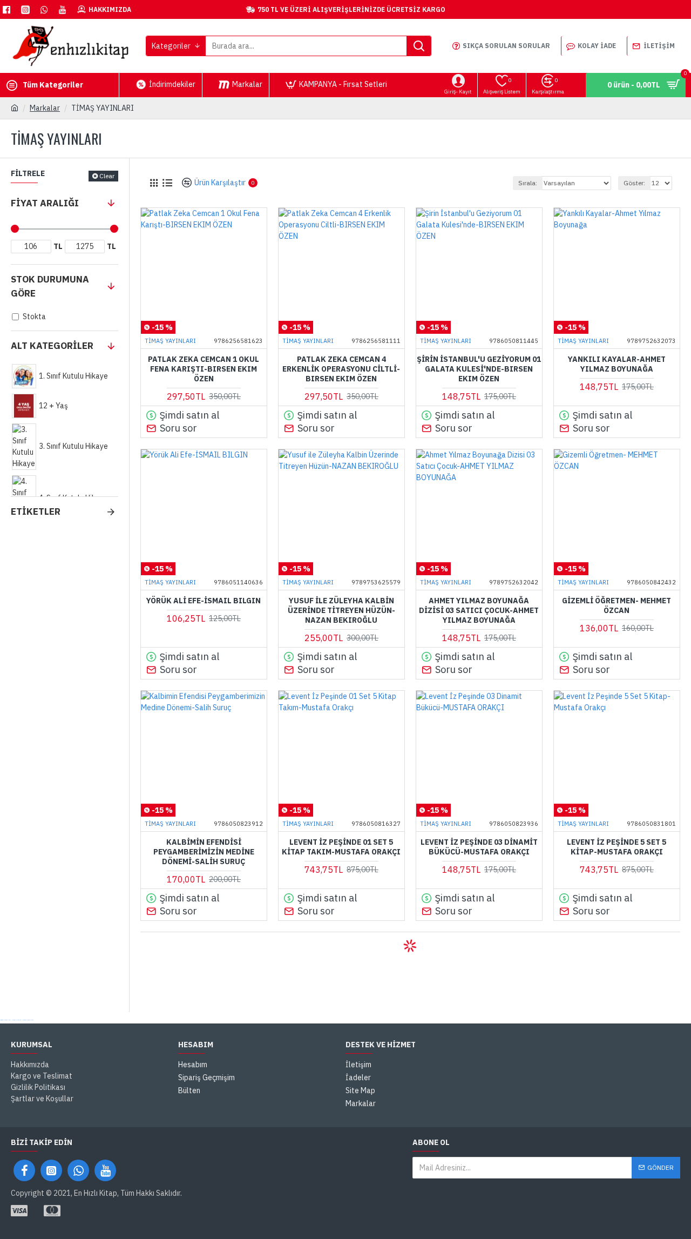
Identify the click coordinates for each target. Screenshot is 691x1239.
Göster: (634, 183)
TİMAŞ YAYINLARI (170, 341)
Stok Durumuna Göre (50, 286)
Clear (106, 176)
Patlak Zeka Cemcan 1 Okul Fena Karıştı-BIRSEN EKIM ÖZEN (203, 368)
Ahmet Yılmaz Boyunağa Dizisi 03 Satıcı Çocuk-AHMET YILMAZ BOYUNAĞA (479, 610)
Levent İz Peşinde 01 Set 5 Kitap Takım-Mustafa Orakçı (341, 847)
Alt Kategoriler (52, 346)
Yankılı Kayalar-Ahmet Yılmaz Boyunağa (617, 364)
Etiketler (35, 511)
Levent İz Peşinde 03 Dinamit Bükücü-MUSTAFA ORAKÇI (479, 847)
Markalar (45, 108)
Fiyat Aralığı (45, 203)
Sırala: (527, 183)
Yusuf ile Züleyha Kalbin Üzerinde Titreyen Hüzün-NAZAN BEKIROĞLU (341, 610)
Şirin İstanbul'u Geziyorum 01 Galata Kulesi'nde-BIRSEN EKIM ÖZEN (479, 368)
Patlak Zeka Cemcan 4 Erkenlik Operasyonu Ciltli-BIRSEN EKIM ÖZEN (341, 368)
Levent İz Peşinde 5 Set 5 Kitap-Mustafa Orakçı (616, 847)
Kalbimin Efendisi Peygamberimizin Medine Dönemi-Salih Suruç (203, 851)
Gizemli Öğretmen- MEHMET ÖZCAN (616, 605)
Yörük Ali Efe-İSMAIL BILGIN (203, 600)
